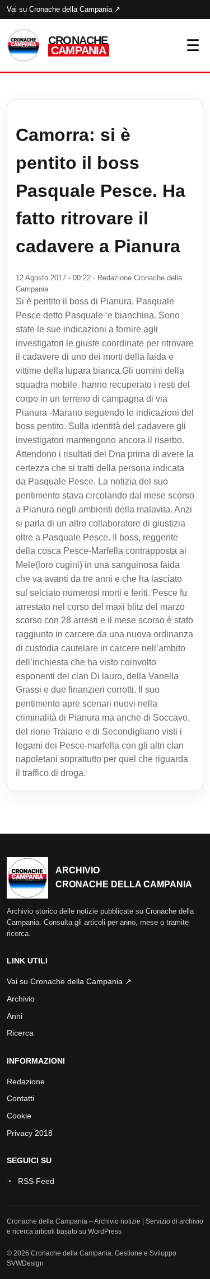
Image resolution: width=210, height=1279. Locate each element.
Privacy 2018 (30, 1132)
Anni (14, 1016)
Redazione (26, 1081)
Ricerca (20, 1032)
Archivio (21, 998)
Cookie (19, 1115)
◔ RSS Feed (30, 1181)
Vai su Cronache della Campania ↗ (63, 9)
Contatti (20, 1098)
